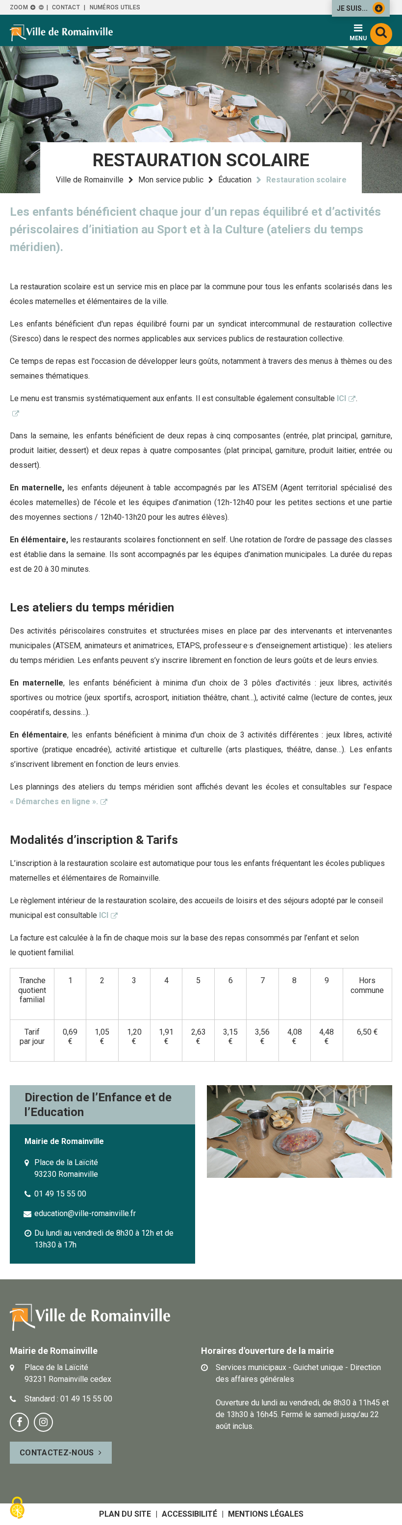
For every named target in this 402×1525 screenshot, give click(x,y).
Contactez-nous (57, 1452)
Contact (66, 7)
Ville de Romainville (90, 179)
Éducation (234, 179)
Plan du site (125, 1514)
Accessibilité (189, 1514)
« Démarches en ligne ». (54, 801)
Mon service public (170, 179)
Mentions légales (265, 1514)
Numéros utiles (115, 7)
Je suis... (352, 8)
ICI (341, 398)
